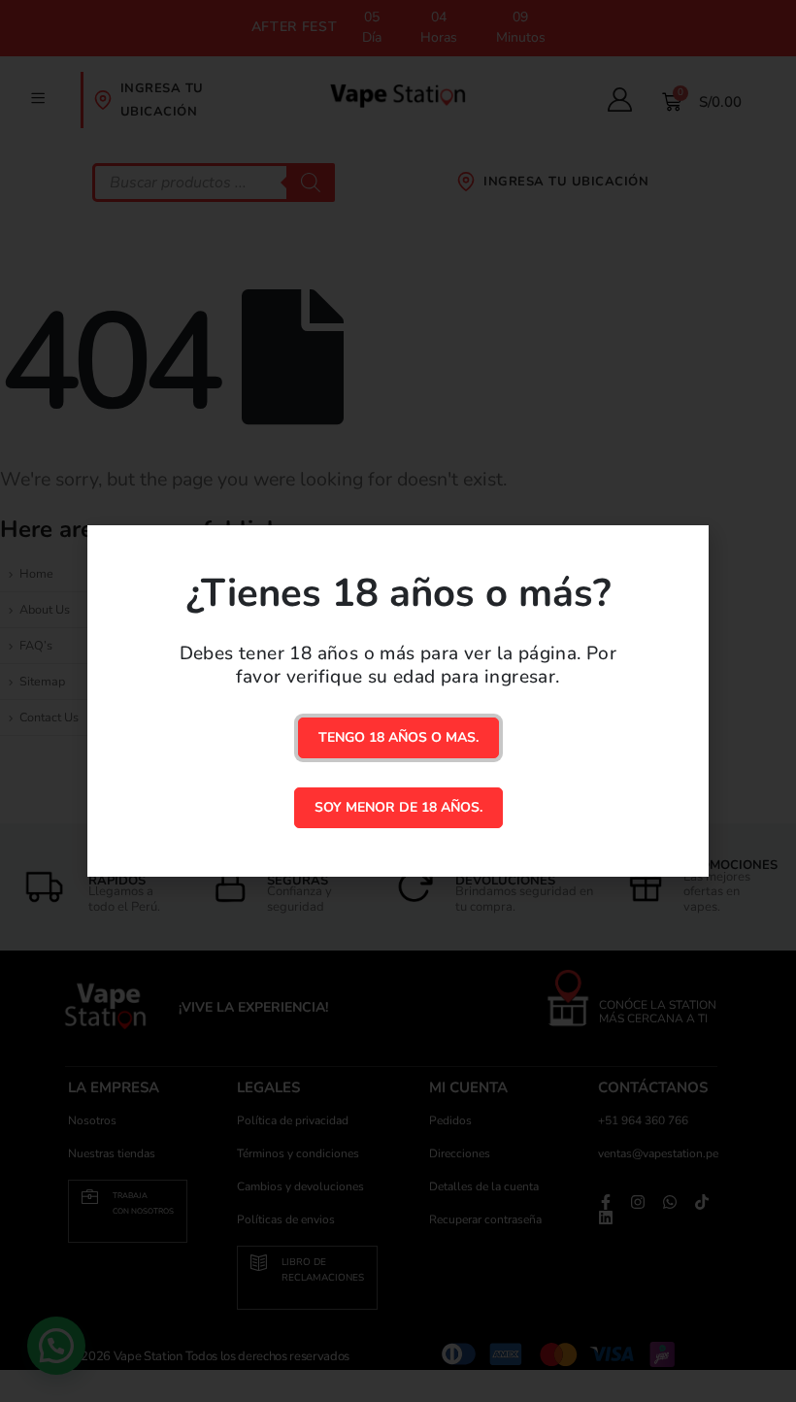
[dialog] (398, 701)
